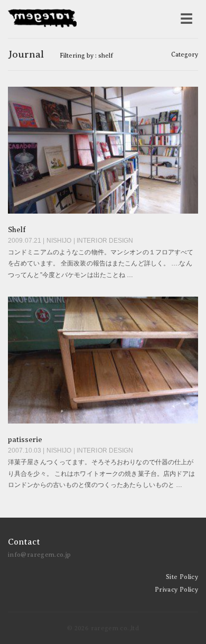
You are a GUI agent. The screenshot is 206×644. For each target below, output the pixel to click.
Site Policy (182, 577)
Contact (24, 542)
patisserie (25, 440)
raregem (42, 19)
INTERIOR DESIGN (105, 240)
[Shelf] (103, 150)
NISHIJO (59, 240)
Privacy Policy (176, 589)
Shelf (17, 230)
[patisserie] (103, 360)
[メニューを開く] (186, 19)
